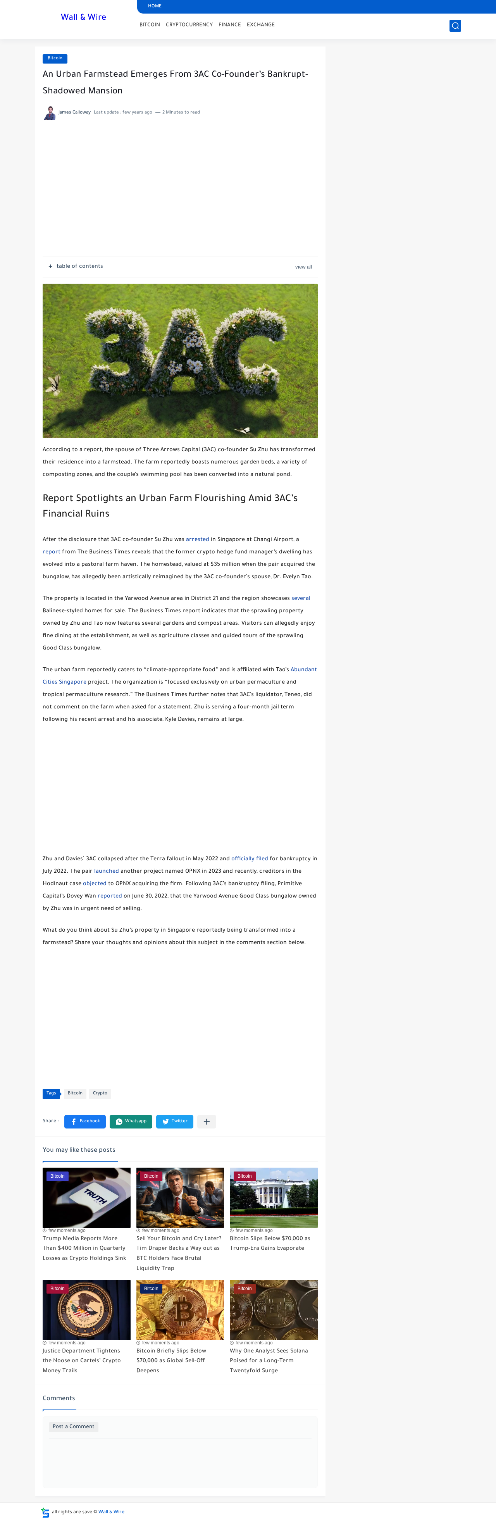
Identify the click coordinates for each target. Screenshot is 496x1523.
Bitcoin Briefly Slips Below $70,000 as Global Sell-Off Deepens (171, 1362)
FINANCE (230, 25)
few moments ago (67, 1230)
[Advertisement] (180, 196)
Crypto (100, 1093)
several (300, 599)
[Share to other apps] (206, 1121)
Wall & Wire (83, 18)
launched (106, 872)
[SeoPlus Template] (45, 1512)
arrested (197, 540)
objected (95, 884)
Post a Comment (74, 1427)
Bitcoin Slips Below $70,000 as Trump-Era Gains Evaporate (270, 1244)
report (51, 553)
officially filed (249, 859)
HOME (155, 6)
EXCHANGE (261, 25)
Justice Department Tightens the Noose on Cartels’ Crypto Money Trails (82, 1362)
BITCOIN (150, 25)
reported (110, 897)
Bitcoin (55, 58)
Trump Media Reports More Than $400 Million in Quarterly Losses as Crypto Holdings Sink (84, 1249)
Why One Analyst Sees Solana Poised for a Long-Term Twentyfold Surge (269, 1362)
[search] (455, 26)
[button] (85, 1121)
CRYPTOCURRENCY (189, 25)
